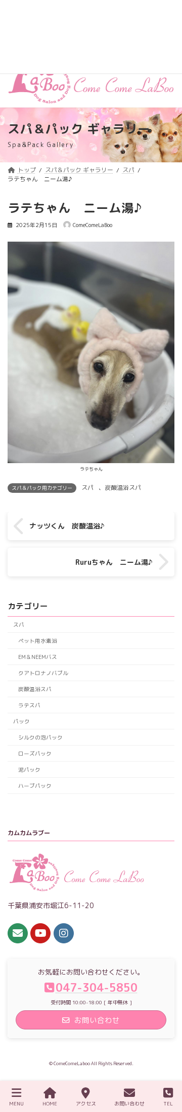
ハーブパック (35, 785)
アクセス (86, 1103)
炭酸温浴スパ (123, 487)
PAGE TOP (164, 1065)
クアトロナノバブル (43, 673)
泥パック (29, 769)
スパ (87, 487)
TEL (168, 1103)
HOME (49, 1103)
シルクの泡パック (40, 737)
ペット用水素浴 (37, 640)
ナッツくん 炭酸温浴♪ (67, 526)
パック (21, 721)
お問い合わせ (129, 1103)
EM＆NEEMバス (37, 656)
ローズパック (35, 753)
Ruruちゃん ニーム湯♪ (114, 562)
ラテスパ (29, 705)
